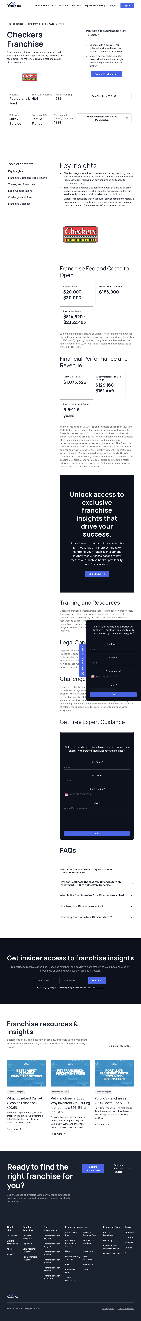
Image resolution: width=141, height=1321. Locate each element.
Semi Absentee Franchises (29, 1250)
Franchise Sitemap (111, 1253)
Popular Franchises (108, 1233)
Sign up (127, 5)
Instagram (129, 1242)
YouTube (129, 1237)
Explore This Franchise (106, 74)
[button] (45, 5)
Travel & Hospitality (70, 1279)
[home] (14, 4)
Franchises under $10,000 (52, 1245)
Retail (85, 1269)
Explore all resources (120, 1046)
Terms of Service (126, 1308)
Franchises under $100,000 (52, 1277)
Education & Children (88, 1241)
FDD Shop (77, 5)
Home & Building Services (72, 1257)
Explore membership (93, 1168)
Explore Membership (95, 5)
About (9, 1249)
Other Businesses (88, 1257)
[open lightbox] (80, 234)
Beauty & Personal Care (89, 1233)
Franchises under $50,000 (52, 1269)
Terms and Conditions (96, 987)
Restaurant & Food (71, 1271)
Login (113, 5)
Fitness (68, 1251)
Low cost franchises (27, 1237)
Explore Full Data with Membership (111, 1247)
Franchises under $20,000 (52, 1253)
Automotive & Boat (71, 1233)
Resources (64, 5)
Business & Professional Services (71, 1243)
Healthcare (88, 1251)
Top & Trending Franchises (30, 1258)
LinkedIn (128, 1248)
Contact (10, 1254)
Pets (67, 1264)
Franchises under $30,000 (52, 1261)
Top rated (27, 1244)
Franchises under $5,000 (52, 1237)
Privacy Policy (108, 1308)
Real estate (88, 1264)
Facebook (129, 1232)
